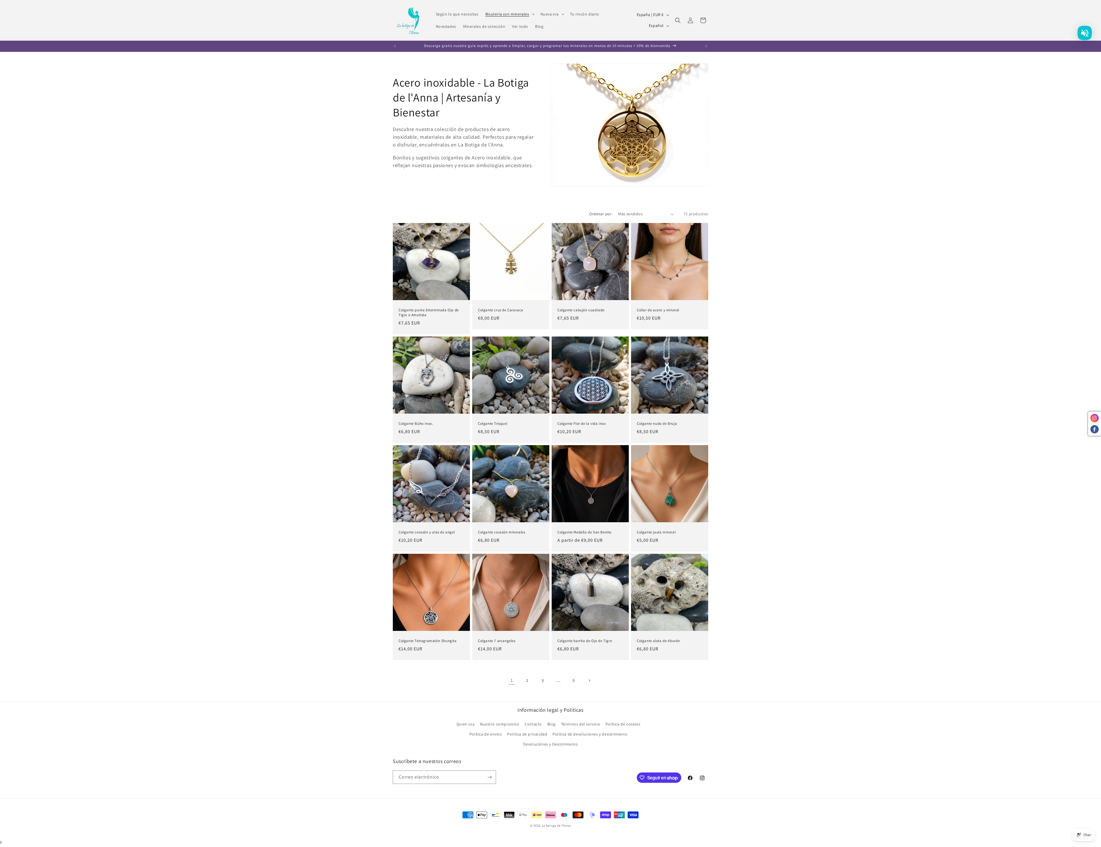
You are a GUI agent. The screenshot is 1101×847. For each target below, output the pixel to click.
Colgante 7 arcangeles (497, 641)
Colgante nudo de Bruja (657, 423)
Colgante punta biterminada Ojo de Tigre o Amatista (429, 312)
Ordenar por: (600, 213)
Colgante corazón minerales (501, 532)
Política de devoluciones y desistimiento (590, 734)
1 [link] (512, 680)
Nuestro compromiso (500, 724)
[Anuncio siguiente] (706, 46)
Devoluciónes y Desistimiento (550, 744)
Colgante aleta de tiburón (658, 641)
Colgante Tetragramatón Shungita (428, 641)
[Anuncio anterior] (395, 46)
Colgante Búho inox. (416, 423)
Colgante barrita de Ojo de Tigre (584, 641)
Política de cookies (623, 724)
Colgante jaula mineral (656, 532)
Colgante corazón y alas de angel (427, 532)
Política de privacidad (527, 734)
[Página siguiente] (589, 680)
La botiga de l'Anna (556, 825)
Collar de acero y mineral (658, 310)
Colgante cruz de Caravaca (500, 310)
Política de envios (485, 734)
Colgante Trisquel (492, 423)
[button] (509, 14)
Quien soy (465, 724)
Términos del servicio (580, 724)
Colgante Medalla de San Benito (584, 532)
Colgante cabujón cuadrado (581, 310)
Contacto (533, 724)
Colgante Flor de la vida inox (581, 423)
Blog (551, 724)
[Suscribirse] (489, 777)
